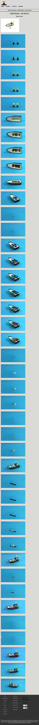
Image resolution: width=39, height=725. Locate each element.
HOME (2, 6)
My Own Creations (15, 702)
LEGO (26, 721)
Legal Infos (5, 711)
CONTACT (14, 6)
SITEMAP (8, 6)
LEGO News (15, 696)
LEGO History (15, 709)
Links (5, 702)
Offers (5, 707)
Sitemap (5, 700)
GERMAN (20, 6)
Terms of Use (5, 709)
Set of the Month (15, 705)
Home (5, 696)
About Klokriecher (5, 698)
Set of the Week (15, 707)
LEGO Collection (15, 698)
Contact (5, 705)
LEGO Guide (15, 700)
